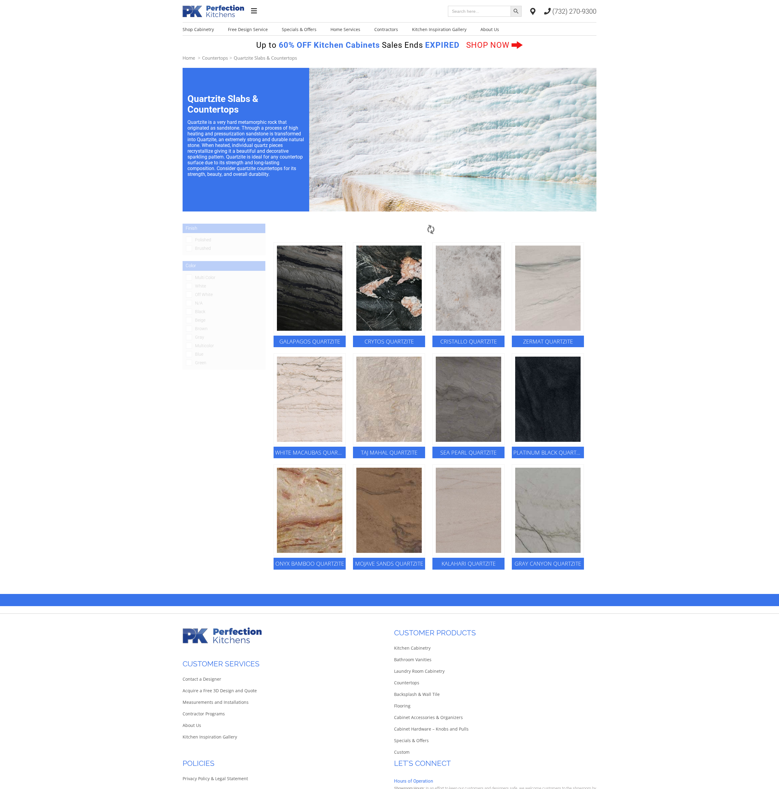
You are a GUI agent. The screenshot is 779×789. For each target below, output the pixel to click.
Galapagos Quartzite (309, 341)
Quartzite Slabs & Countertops (265, 58)
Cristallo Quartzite (468, 341)
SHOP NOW (489, 45)
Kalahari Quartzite (469, 563)
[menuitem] (205, 29)
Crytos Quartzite (389, 341)
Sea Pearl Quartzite (468, 452)
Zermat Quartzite (548, 341)
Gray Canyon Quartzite (548, 563)
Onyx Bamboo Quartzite (309, 563)
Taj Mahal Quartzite (389, 452)
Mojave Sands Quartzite (389, 563)
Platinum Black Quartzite (548, 452)
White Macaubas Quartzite (310, 452)
